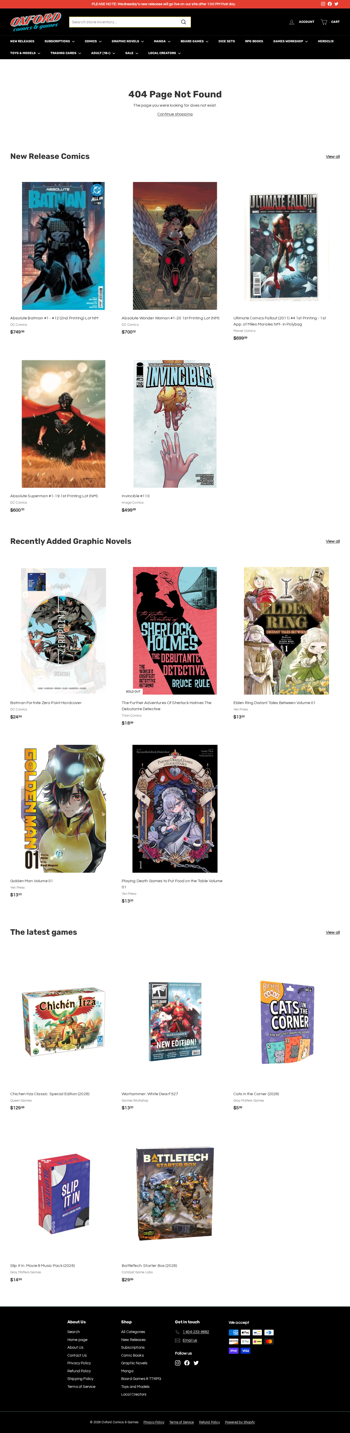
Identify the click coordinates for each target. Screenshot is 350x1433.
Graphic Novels (126, 41)
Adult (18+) (101, 53)
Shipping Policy (80, 1379)
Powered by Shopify (240, 1422)
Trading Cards (63, 53)
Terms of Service (81, 1387)
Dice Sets (227, 41)
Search (73, 1332)
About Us (75, 1347)
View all (333, 157)
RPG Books (254, 41)
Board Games (192, 41)
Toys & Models (23, 53)
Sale (129, 53)
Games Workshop (288, 41)
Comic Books (132, 1355)
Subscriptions (58, 41)
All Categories (133, 1332)
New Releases (22, 41)
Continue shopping (175, 114)
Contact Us (77, 1355)
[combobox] (130, 22)
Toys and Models (135, 1387)
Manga (160, 41)
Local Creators (162, 53)
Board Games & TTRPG (141, 1379)
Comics (91, 41)
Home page (77, 1340)
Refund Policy (79, 1371)
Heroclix (326, 41)
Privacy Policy (79, 1363)
